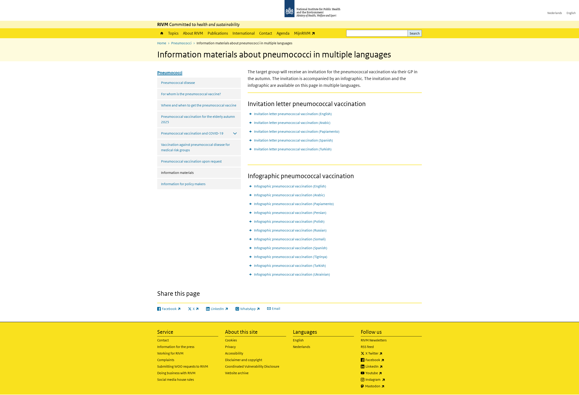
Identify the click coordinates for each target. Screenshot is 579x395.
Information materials (187, 172)
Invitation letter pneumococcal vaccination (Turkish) (293, 149)
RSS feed (367, 347)
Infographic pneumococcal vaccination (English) (290, 186)
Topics (173, 33)
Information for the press (175, 347)
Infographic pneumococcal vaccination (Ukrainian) (292, 274)
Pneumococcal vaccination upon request (191, 161)
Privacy (230, 347)
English (571, 13)
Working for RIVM (170, 353)
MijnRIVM (305, 33)
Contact (265, 33)
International (244, 33)
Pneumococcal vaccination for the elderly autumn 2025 (198, 119)
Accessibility (234, 353)
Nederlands (554, 13)
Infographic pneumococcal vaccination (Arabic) (289, 195)
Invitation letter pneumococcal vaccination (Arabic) (292, 123)
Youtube (385, 373)
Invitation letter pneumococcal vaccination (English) (293, 114)
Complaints (165, 360)
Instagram (387, 379)
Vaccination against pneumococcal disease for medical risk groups (195, 147)
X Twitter (385, 353)
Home (161, 33)
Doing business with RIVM (176, 373)
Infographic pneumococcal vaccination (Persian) (290, 213)
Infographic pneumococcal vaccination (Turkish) (290, 265)
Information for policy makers (183, 184)
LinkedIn (385, 366)
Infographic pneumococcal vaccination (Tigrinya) (290, 257)
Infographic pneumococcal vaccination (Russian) (290, 230)
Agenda (283, 33)
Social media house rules (175, 379)
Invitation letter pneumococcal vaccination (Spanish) (293, 140)
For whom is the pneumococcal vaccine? (191, 94)
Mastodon (386, 386)
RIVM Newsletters (374, 340)
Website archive (237, 373)
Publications (218, 33)
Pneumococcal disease (178, 82)
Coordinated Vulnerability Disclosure (252, 366)
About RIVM (193, 33)
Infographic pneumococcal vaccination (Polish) (289, 221)
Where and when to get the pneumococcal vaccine (198, 105)
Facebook (386, 359)
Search (415, 33)
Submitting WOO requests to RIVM (182, 366)
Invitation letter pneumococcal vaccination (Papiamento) (296, 131)
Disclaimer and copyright (243, 360)
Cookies (231, 340)
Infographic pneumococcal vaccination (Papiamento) (294, 204)
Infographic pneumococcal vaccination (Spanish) (290, 248)
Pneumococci (181, 43)
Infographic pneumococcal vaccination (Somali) (290, 239)
